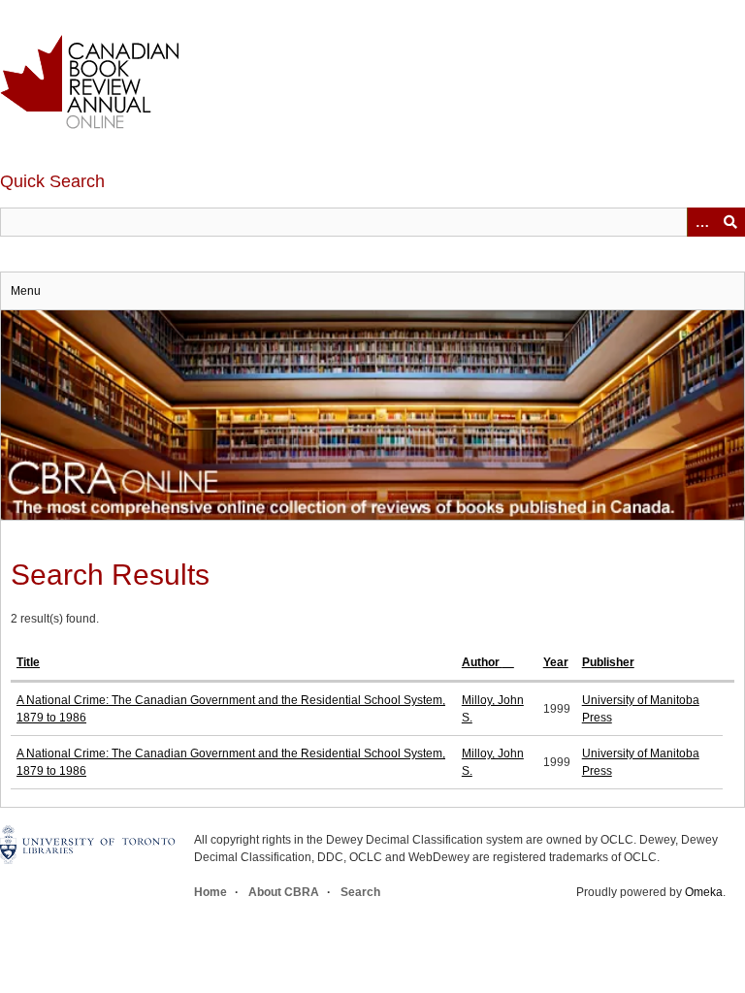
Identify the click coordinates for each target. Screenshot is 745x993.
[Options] (701, 222)
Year (555, 662)
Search (360, 892)
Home (210, 892)
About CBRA (283, 892)
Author (482, 662)
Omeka (704, 892)
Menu (26, 291)
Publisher (608, 662)
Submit (730, 222)
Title (28, 662)
